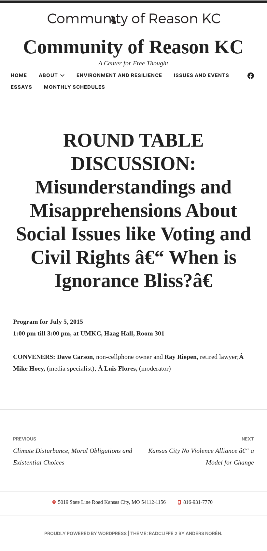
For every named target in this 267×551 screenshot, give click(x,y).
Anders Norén (203, 533)
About (48, 75)
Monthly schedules (74, 87)
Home (19, 75)
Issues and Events (201, 75)
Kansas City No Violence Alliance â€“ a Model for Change (201, 451)
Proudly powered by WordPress (85, 533)
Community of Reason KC (133, 47)
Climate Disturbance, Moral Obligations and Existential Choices (72, 451)
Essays (21, 87)
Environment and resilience (119, 75)
